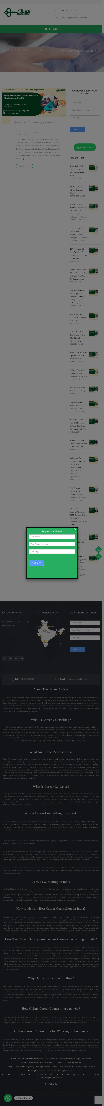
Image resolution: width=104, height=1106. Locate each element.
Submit (36, 563)
